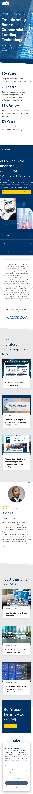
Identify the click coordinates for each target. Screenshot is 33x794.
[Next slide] (31, 288)
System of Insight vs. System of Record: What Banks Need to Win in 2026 (16, 689)
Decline (16, 787)
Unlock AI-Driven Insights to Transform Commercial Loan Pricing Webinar (15, 422)
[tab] (16, 149)
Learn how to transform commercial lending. (16, 192)
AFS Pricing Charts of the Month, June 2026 (14, 384)
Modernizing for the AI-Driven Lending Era (16, 614)
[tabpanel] (16, 192)
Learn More (5, 550)
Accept (16, 783)
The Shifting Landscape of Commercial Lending (15, 651)
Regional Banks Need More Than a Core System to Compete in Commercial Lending (15, 463)
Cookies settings (16, 778)
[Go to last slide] (1, 288)
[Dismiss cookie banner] (27, 745)
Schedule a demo (11, 726)
